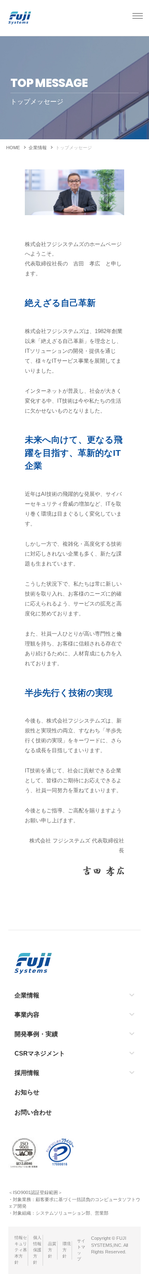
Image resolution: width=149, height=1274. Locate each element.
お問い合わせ (33, 1112)
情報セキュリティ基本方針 (20, 1249)
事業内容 (26, 1014)
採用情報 (26, 1072)
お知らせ (26, 1092)
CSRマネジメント (39, 1053)
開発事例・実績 (36, 1033)
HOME (13, 147)
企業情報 (38, 147)
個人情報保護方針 (37, 1249)
